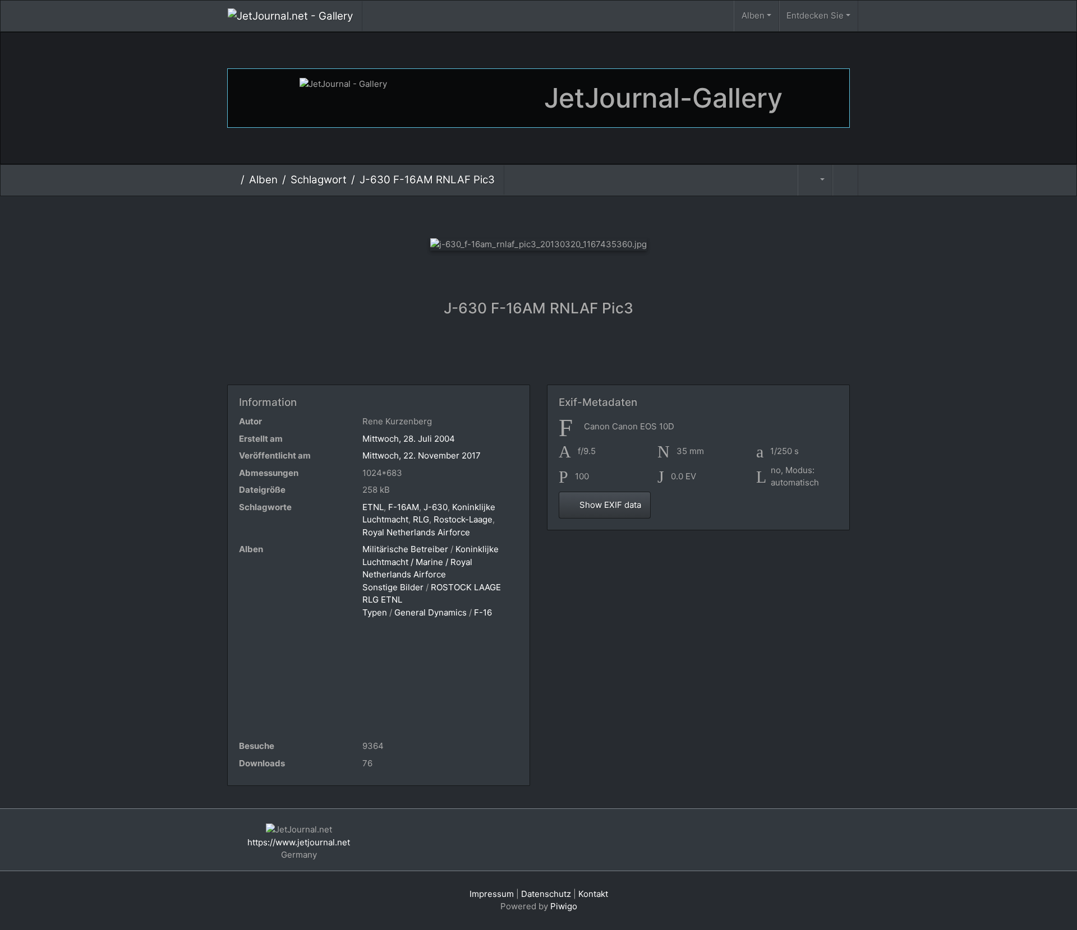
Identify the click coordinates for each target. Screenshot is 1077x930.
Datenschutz (546, 894)
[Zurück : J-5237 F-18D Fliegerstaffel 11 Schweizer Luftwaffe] (482, 214)
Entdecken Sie (815, 15)
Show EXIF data (609, 504)
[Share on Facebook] (541, 355)
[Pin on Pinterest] (584, 355)
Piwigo (563, 906)
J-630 (436, 507)
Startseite (232, 180)
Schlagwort (319, 179)
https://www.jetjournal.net (298, 842)
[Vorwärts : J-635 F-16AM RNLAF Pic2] (595, 214)
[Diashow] (845, 180)
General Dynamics (430, 612)
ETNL (373, 507)
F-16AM (403, 507)
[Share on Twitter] (496, 355)
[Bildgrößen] (815, 180)
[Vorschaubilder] (519, 214)
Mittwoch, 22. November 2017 (421, 455)
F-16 (483, 612)
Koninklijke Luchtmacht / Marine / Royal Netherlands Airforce (430, 562)
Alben (753, 15)
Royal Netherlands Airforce (416, 532)
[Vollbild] (557, 214)
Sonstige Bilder (393, 587)
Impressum (492, 894)
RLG (421, 519)
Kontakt (593, 894)
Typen (374, 612)
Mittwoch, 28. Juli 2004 (408, 438)
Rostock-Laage (463, 519)
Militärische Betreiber (405, 549)
